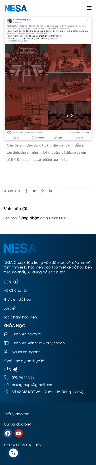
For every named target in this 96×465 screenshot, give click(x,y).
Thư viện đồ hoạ (17, 299)
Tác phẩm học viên (20, 316)
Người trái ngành (26, 351)
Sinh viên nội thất (26, 333)
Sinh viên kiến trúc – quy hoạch (38, 342)
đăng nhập (29, 217)
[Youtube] (18, 433)
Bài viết (10, 307)
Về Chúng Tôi (15, 290)
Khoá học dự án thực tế (24, 360)
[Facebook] (8, 433)
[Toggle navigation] (77, 8)
